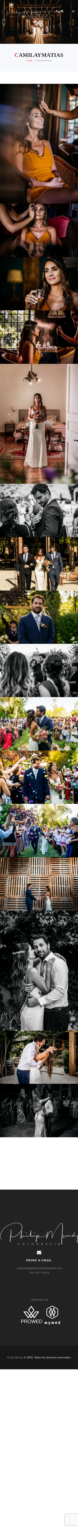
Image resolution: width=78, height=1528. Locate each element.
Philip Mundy (15, 1357)
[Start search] (73, 1263)
